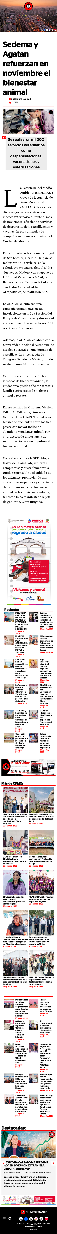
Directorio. (34, 1229)
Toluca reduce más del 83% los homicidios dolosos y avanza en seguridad (45, 741)
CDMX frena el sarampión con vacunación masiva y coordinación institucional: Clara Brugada (46, 694)
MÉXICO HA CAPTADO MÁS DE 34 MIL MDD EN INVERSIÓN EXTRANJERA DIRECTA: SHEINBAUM (26, 1165)
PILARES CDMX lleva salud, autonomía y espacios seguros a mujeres (41, 899)
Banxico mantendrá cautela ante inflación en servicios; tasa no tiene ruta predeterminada (48, 620)
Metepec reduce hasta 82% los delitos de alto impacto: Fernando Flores (21, 1081)
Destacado (30, 1172)
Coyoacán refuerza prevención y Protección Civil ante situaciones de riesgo (21, 741)
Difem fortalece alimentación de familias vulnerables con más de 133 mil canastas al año (21, 1054)
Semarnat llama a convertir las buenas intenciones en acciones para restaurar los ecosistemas (21, 669)
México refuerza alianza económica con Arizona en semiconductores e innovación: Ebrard (48, 643)
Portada (47, 1172)
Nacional (39, 1172)
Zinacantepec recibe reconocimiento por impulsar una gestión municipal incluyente (47, 1081)
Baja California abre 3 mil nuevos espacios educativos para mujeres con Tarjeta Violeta (46, 669)
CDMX (15, 102)
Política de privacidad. (33, 1226)
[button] (4, 1219)
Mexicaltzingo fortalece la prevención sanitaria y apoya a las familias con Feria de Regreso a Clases (47, 1105)
